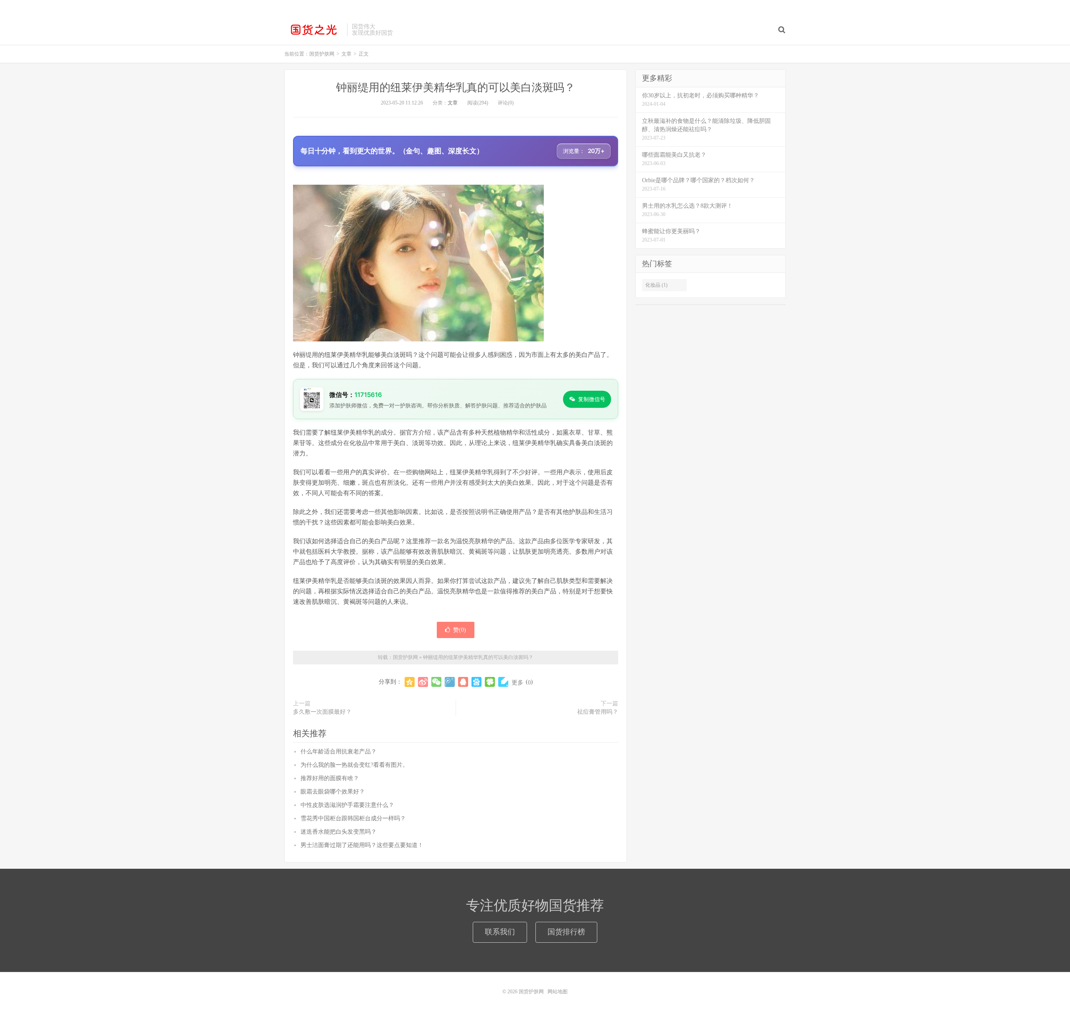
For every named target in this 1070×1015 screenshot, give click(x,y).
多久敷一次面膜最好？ (322, 712)
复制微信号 (591, 399)
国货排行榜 (566, 932)
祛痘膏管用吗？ (597, 712)
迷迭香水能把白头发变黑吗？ (339, 832)
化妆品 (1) (656, 285)
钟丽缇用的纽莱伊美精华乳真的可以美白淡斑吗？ (455, 87)
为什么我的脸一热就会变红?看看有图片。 (354, 765)
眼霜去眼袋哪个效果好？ (333, 792)
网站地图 (558, 992)
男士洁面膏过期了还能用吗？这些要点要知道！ (362, 845)
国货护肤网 (313, 29)
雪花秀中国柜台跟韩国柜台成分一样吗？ (353, 818)
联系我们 (500, 932)
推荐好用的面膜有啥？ (330, 778)
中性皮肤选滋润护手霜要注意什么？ (347, 805)
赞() (459, 630)
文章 (453, 103)
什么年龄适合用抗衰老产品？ (339, 751)
